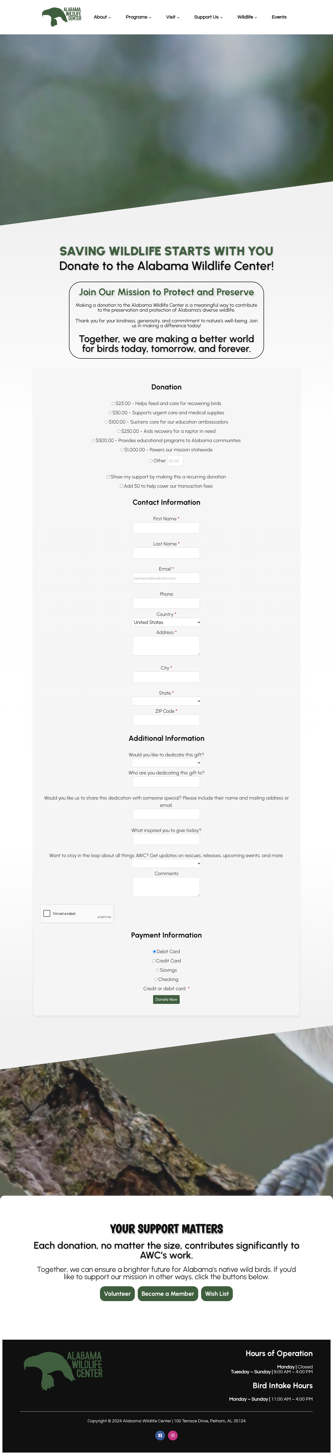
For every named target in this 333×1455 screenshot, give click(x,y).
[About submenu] (109, 17)
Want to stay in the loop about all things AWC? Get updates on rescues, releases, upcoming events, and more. (166, 855)
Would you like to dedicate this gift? (166, 755)
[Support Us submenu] (221, 17)
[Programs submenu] (150, 17)
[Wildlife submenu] (255, 17)
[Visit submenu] (178, 17)
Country (166, 614)
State (166, 693)
